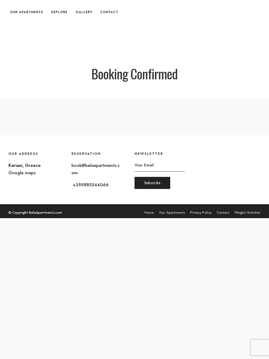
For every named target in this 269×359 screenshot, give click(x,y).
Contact (109, 12)
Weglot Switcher (248, 212)
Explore (59, 12)
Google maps (21, 173)
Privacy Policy (200, 212)
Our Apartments (26, 12)
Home (149, 212)
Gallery (84, 12)
